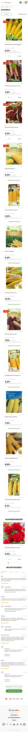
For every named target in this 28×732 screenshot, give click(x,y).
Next (24, 539)
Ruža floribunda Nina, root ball (12, 547)
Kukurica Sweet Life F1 (10, 292)
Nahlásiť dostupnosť (14, 180)
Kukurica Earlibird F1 (10, 168)
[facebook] (7, 724)
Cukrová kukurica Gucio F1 (11, 210)
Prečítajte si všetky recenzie (14, 686)
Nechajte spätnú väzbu (14, 691)
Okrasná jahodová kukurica (11, 127)
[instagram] (10, 724)
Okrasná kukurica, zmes (11, 334)
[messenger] (3, 724)
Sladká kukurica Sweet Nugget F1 (13, 44)
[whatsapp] (24, 724)
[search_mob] (20, 2)
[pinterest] (20, 724)
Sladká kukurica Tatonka (11, 416)
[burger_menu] (2, 2)
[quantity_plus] (10, 56)
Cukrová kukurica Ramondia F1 (12, 499)
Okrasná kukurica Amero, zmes (12, 85)
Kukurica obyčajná (9, 251)
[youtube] (14, 724)
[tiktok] (17, 724)
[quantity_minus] (6, 56)
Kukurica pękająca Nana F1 (11, 458)
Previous (3, 539)
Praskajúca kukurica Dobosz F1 (12, 375)
